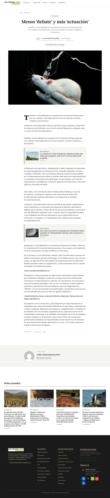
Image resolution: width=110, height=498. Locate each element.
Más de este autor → (44, 357)
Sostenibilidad (41, 468)
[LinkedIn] (83, 483)
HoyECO (45, 2)
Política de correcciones (65, 462)
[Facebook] (83, 478)
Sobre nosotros (62, 455)
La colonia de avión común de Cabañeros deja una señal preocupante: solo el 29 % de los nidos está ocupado (61, 156)
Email (44, 332)
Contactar (36, 2)
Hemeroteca (62, 480)
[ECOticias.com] (12, 2)
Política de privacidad (64, 468)
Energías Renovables (43, 458)
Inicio (21, 12)
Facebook (38, 332)
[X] (88, 478)
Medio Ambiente (42, 452)
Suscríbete (61, 2)
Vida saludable (41, 477)
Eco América (41, 480)
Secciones (26, 2)
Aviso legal (61, 465)
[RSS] (92, 478)
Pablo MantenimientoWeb (51, 38)
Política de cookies (64, 471)
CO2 (38, 465)
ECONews (61, 477)
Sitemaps (61, 483)
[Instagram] (97, 478)
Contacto (61, 452)
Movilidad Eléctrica (43, 462)
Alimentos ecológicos (44, 474)
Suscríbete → (88, 459)
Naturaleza (27, 12)
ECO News (53, 2)
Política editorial (63, 458)
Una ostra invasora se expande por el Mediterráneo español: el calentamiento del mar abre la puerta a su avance (62, 233)
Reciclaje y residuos (43, 471)
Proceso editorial (65, 38)
